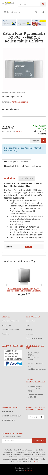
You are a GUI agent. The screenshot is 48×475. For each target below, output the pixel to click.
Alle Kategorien (13, 12)
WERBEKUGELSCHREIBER (11, 416)
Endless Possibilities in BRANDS (35, 396)
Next (40, 285)
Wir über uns (6, 325)
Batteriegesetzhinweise (34, 338)
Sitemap (29, 329)
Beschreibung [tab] (10, 178)
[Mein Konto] (43, 12)
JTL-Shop (28, 470)
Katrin (28, 247)
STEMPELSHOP (7, 411)
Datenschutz (30, 321)
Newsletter (6, 334)
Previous (7, 285)
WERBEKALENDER (8, 420)
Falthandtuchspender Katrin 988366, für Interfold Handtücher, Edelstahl (24, 290)
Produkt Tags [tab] (27, 178)
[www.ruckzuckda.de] (8, 3)
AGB (27, 325)
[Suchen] (43, 4)
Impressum (30, 334)
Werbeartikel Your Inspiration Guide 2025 (34, 388)
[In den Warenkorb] (43, 140)
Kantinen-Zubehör (20, 102)
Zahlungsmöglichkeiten (10, 321)
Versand (19, 131)
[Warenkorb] (36, 12)
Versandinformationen (10, 329)
